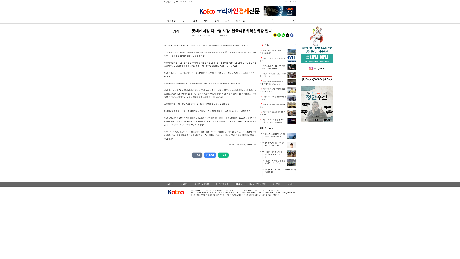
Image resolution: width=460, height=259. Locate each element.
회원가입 (293, 1)
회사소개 (170, 184)
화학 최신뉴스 (266, 128)
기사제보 (290, 184)
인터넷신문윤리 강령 (257, 184)
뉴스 (264, 45)
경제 (195, 20)
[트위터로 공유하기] (287, 36)
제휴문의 (238, 184)
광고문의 (276, 184)
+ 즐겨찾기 (167, 2)
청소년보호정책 (222, 184)
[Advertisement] (180, 11)
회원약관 (184, 184)
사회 (206, 20)
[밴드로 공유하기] (279, 36)
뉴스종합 (171, 20)
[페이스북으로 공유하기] (291, 36)
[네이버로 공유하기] (283, 36)
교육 (227, 20)
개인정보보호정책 (201, 184)
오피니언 (240, 20)
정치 (184, 20)
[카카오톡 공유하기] (275, 36)
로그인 (285, 1)
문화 (217, 20)
